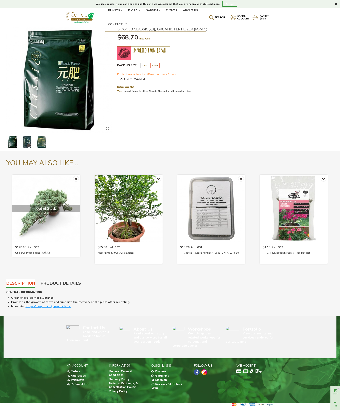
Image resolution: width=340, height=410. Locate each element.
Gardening (162, 376)
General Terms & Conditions (120, 373)
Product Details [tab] (61, 283)
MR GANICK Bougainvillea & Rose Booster (286, 252)
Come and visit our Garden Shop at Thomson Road (87, 336)
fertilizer (143, 91)
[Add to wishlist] (76, 178)
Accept (230, 4)
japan (135, 91)
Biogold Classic (157, 91)
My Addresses (76, 376)
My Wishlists (75, 380)
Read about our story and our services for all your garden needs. (150, 337)
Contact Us (117, 24)
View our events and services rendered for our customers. (250, 337)
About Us (190, 10)
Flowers (161, 371)
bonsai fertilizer (183, 91)
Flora (133, 10)
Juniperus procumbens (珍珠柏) (32, 252)
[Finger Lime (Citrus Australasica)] (129, 208)
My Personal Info (77, 384)
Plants (114, 10)
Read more (213, 4)
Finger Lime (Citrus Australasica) (116, 252)
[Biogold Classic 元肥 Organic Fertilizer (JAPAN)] (107, 128)
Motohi (170, 91)
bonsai (127, 91)
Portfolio (252, 329)
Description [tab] (20, 283)
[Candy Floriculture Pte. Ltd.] (85, 17)
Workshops (199, 329)
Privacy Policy (118, 391)
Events (171, 10)
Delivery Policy (119, 379)
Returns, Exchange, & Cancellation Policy (123, 385)
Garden (152, 10)
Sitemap (161, 380)
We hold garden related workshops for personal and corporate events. (196, 339)
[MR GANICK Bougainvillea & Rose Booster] (294, 208)
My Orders (73, 371)
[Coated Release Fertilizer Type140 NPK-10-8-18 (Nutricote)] (211, 208)
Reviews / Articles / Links (166, 386)
